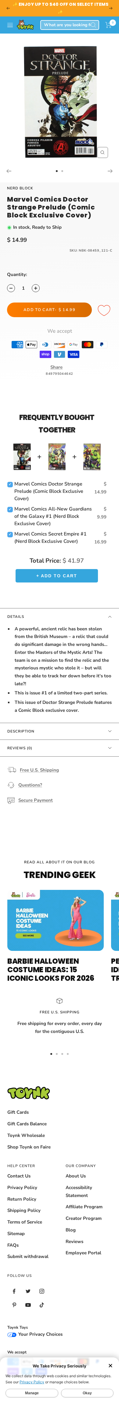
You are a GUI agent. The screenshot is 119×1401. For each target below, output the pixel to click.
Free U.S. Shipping (39, 770)
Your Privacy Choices (40, 1334)
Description (20, 731)
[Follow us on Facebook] (14, 1291)
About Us (76, 1176)
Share (56, 367)
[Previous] (8, 171)
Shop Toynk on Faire (29, 1147)
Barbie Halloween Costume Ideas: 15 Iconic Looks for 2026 (50, 969)
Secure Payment (35, 800)
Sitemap (16, 1234)
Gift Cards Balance (27, 1124)
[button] (108, 25)
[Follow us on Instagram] (42, 1291)
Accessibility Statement (79, 1191)
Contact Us (19, 1176)
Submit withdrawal (28, 1256)
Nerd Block (20, 188)
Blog (71, 1230)
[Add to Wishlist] (105, 310)
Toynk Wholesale (26, 1135)
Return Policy (21, 1199)
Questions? (30, 785)
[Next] (110, 171)
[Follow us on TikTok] (42, 1305)
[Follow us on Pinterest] (14, 1305)
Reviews (74, 1241)
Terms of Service (24, 1222)
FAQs (13, 1245)
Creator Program (84, 1218)
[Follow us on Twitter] (28, 1291)
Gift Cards (18, 1112)
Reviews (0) (19, 748)
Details (15, 616)
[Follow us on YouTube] (28, 1305)
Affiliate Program (84, 1207)
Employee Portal (83, 1253)
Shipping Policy (24, 1210)
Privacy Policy (22, 1187)
